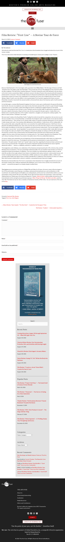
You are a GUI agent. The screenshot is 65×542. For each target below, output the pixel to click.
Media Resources (21, 500)
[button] (32, 9)
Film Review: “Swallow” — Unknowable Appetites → (49, 208)
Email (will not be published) (10, 245)
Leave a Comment (15, 39)
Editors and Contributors (23, 503)
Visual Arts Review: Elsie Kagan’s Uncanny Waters (31, 351)
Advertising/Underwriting (24, 495)
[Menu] (32, 28)
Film (13, 196)
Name (4, 238)
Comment (5, 220)
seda (18, 471)
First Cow (8, 198)
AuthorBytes (45, 538)
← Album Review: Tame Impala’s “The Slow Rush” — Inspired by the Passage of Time (24, 205)
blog (6, 181)
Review (17, 196)
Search (32, 321)
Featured (9, 196)
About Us (19, 493)
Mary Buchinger (21, 455)
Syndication (20, 498)
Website (4, 252)
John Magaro (15, 198)
